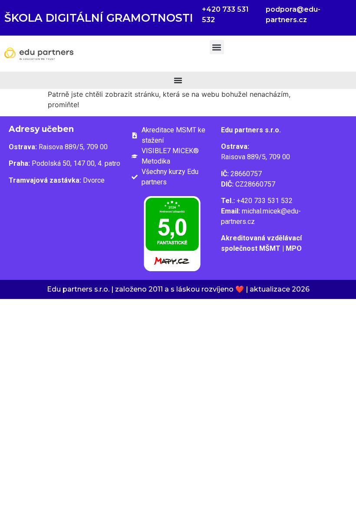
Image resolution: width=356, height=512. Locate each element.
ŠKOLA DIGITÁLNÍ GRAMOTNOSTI (98, 17)
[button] (217, 47)
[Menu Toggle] (178, 80)
